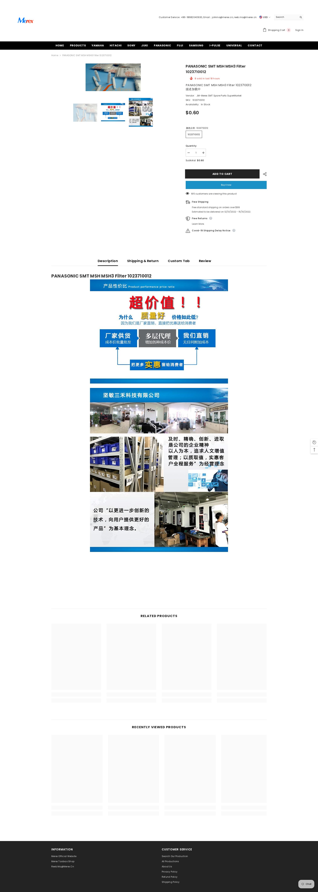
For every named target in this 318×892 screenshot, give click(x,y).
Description (108, 261)
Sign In (299, 30)
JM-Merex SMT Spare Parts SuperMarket (219, 95)
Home (54, 55)
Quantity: (191, 145)
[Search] (288, 17)
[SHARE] (263, 174)
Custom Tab (179, 261)
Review (205, 261)
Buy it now (226, 185)
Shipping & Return (143, 261)
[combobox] (286, 17)
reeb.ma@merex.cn (245, 17)
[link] (76, 695)
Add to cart (223, 174)
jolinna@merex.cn (222, 17)
